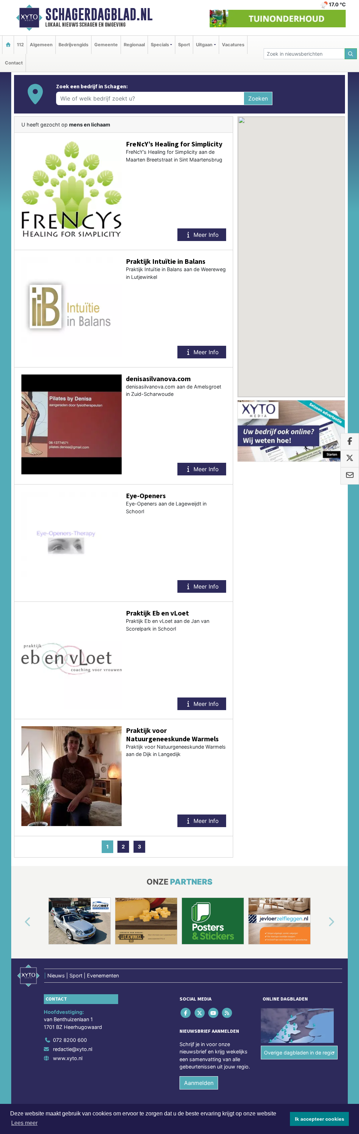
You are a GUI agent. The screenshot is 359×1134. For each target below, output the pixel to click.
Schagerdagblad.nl (99, 14)
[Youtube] (214, 1013)
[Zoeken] (351, 53)
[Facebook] (186, 1013)
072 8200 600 (70, 1040)
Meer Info (205, 234)
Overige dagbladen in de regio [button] (299, 1052)
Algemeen (41, 44)
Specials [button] (160, 44)
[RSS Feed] (228, 1013)
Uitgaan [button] (204, 44)
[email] (350, 475)
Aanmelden (199, 1082)
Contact (14, 63)
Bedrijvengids (73, 44)
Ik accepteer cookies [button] (319, 1119)
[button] (19, 922)
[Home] (8, 45)
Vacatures (233, 44)
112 (20, 44)
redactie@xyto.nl (72, 1049)
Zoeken (258, 98)
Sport (184, 44)
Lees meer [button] (24, 1123)
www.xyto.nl (67, 1058)
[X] (200, 1013)
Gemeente (106, 44)
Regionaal (134, 44)
